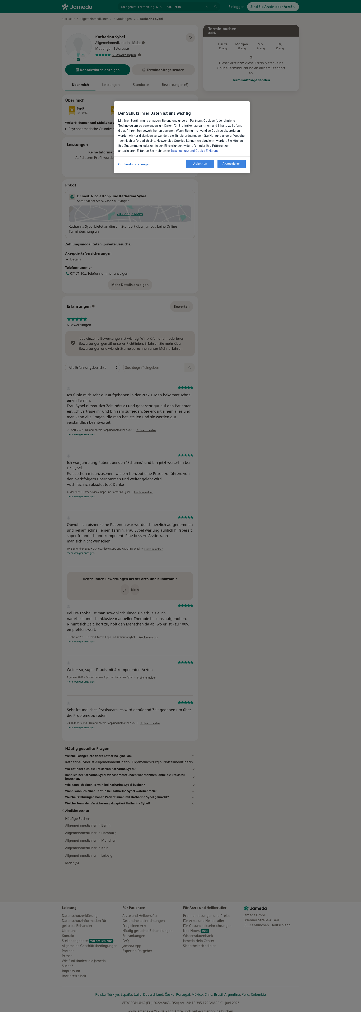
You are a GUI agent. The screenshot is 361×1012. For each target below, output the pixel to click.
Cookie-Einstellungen (134, 164)
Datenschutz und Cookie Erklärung (195, 151)
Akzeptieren (231, 164)
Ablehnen (200, 164)
